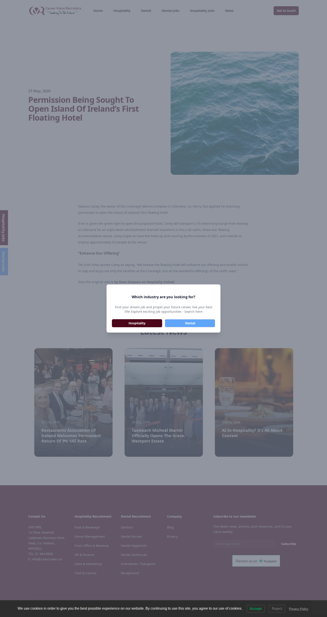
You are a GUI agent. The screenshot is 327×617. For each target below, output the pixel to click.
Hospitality (137, 323)
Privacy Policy (298, 609)
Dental (190, 323)
